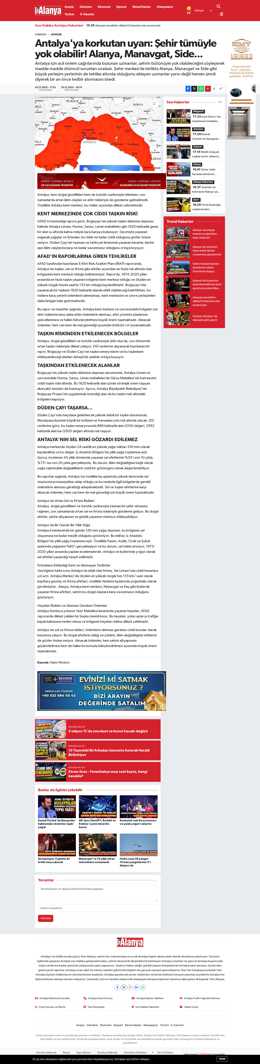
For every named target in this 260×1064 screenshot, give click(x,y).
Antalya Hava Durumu (100, 998)
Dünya (197, 164)
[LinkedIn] (136, 987)
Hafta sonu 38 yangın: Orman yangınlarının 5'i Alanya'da (135, 862)
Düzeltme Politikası (135, 1053)
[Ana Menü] (220, 14)
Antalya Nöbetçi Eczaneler (54, 998)
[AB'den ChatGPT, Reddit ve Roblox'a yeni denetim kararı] (98, 806)
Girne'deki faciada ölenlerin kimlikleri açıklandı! (204, 172)
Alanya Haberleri (203, 182)
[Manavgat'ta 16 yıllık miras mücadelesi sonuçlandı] (98, 844)
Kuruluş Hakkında (46, 1053)
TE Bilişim (204, 1054)
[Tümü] (220, 102)
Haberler (40, 34)
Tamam (221, 1059)
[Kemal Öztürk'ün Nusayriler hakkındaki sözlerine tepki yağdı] (57, 806)
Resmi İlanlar (142, 6)
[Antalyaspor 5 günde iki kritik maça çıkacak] (57, 844)
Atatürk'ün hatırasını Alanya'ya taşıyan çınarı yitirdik (205, 190)
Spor (196, 200)
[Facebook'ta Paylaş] (188, 89)
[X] (124, 987)
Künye (66, 1053)
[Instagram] (130, 987)
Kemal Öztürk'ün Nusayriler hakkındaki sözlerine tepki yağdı (56, 824)
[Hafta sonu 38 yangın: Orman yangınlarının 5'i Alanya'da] (139, 844)
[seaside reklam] (101, 691)
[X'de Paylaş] (194, 89)
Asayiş (69, 6)
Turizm (69, 14)
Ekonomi (104, 6)
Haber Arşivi (191, 1007)
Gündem (86, 6)
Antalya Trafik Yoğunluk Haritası (202, 998)
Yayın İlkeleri (83, 1053)
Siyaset (121, 6)
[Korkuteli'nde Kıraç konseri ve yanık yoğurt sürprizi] (139, 806)
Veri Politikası (165, 1053)
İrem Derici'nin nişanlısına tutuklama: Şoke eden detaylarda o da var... (207, 119)
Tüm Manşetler (96, 1007)
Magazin (198, 111)
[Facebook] (117, 987)
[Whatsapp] (143, 987)
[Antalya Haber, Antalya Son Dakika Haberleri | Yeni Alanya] (48, 10)
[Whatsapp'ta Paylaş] (201, 89)
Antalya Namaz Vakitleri (149, 998)
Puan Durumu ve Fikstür (52, 1007)
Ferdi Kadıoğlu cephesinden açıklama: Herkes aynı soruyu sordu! (206, 207)
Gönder (46, 918)
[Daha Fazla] (208, 89)
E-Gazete (87, 14)
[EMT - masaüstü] (241, 86)
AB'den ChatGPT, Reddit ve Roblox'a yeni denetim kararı (128, 25)
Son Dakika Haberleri (147, 1007)
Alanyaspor (165, 6)
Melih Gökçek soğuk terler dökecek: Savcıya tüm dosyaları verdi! (206, 154)
